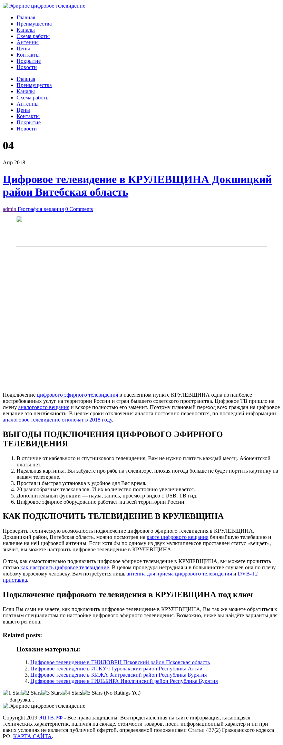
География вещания (41, 209)
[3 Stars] (51, 693)
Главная (26, 17)
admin (10, 209)
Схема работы (33, 36)
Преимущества (34, 24)
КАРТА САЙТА (32, 736)
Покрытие (29, 61)
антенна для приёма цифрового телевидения (179, 574)
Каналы (26, 30)
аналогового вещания (43, 407)
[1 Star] (12, 693)
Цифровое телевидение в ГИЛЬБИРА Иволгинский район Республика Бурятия (124, 681)
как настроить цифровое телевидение (64, 567)
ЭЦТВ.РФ (51, 717)
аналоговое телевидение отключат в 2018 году (57, 420)
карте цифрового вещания (177, 537)
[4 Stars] (72, 693)
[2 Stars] (31, 693)
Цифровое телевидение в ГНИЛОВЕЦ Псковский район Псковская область (120, 662)
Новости (27, 67)
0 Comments (79, 209)
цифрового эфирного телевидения (77, 395)
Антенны (28, 42)
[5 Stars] (92, 693)
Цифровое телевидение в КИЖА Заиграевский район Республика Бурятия (118, 675)
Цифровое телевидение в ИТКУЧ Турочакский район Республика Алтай (116, 668)
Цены (23, 48)
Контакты (28, 55)
